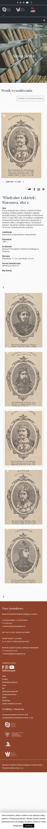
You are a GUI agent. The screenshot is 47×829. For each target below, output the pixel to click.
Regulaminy (6, 700)
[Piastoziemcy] (33, 10)
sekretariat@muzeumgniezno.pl (14, 626)
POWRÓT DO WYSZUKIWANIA (30, 98)
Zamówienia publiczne (9, 682)
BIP (3, 688)
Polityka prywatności (9, 694)
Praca (4, 685)
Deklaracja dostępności (10, 691)
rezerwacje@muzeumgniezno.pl (14, 654)
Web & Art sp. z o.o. (17, 768)
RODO (4, 697)
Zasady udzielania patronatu (12, 704)
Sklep (4, 676)
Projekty (5, 679)
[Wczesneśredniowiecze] (21, 9)
